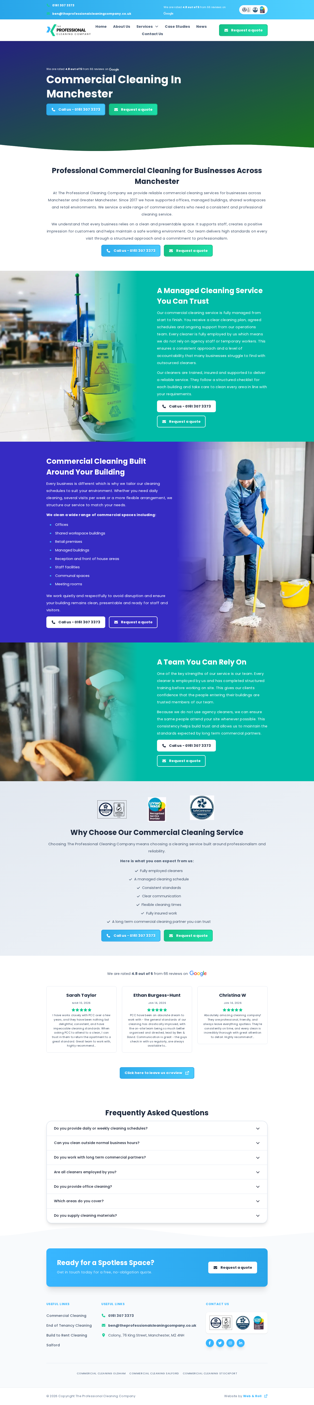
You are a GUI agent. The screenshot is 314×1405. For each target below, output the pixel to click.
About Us (121, 26)
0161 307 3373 (63, 5)
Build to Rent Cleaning (66, 1335)
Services (144, 26)
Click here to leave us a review (153, 1072)
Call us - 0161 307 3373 (79, 109)
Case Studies (177, 26)
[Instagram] (230, 1343)
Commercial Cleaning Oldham (101, 1373)
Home (101, 26)
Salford (53, 1345)
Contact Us (152, 33)
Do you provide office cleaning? (83, 1186)
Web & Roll (252, 1396)
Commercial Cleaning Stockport (210, 1373)
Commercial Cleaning (66, 1315)
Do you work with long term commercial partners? (100, 1157)
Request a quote (247, 30)
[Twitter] (220, 1343)
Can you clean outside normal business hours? (96, 1142)
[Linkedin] (241, 1343)
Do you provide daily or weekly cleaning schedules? (100, 1128)
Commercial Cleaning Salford (154, 1373)
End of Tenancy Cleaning (69, 1325)
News (201, 26)
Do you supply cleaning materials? (85, 1215)
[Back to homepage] (68, 30)
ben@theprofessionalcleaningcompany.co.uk (91, 14)
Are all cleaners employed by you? (85, 1172)
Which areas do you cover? (79, 1201)
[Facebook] (210, 1343)
